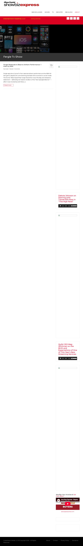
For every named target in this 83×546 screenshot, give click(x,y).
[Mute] (72, 206)
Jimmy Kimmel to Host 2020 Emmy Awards (38, 18)
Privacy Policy (65, 540)
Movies (47, 12)
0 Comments (17, 69)
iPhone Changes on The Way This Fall (25, 47)
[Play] (60, 206)
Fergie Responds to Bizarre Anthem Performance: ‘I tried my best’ (22, 65)
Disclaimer (75, 540)
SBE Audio (68, 12)
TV (53, 12)
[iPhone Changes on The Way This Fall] (25, 39)
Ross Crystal (5, 69)
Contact (55, 540)
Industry (59, 12)
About (77, 12)
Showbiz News (29, 50)
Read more (8, 85)
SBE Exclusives (37, 12)
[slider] (74, 205)
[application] (67, 205)
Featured (19, 50)
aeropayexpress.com (67, 511)
